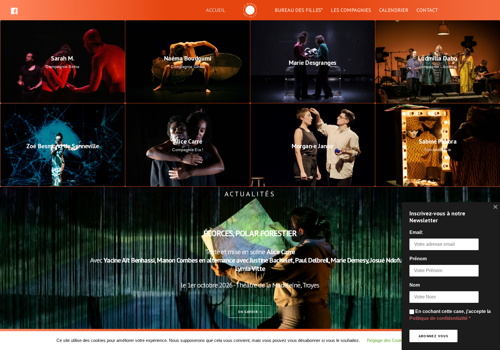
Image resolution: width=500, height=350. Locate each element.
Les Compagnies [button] (351, 10)
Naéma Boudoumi (188, 58)
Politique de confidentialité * (439, 318)
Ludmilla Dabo (437, 58)
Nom (414, 285)
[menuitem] (19, 10)
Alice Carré (187, 142)
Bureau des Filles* (299, 10)
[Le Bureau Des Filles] (250, 10)
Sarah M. (62, 58)
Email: (416, 232)
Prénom (418, 258)
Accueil (215, 10)
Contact (427, 10)
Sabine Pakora (438, 142)
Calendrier (393, 10)
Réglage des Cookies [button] (387, 340)
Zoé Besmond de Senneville (62, 146)
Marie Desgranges (313, 62)
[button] (19, 10)
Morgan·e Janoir (313, 146)
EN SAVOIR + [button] (250, 311)
